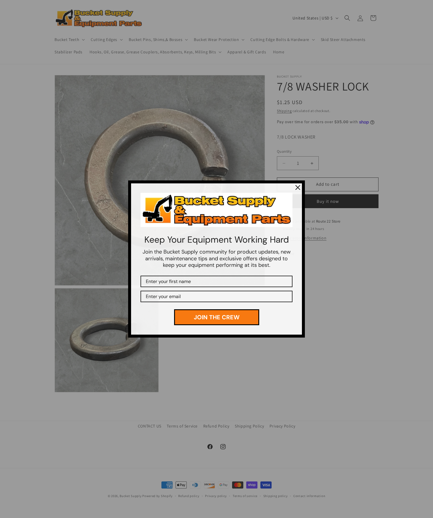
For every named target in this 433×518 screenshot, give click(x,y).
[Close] (298, 187)
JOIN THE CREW (216, 317)
